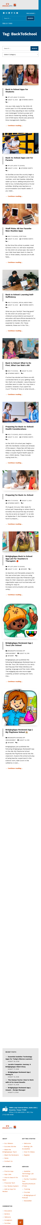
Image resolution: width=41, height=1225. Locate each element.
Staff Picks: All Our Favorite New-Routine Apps (18, 229)
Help (10, 23)
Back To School (19, 97)
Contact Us (8, 1161)
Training (27, 1189)
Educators (8, 1211)
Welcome (27, 1143)
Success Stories (10, 1146)
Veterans (7, 1217)
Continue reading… (15, 125)
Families (7, 1223)
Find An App (8, 1171)
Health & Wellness (25, 434)
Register (27, 1155)
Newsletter (28, 1201)
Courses (27, 1192)
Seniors (7, 1214)
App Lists (10, 97)
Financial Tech (9, 1183)
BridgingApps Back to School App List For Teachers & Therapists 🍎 (19, 558)
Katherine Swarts (27, 99)
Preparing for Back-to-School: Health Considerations (20, 428)
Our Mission (8, 1143)
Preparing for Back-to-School (19, 495)
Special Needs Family (25, 302)
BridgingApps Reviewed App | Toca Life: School (19, 644)
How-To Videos (29, 1152)
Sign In (5, 23)
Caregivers (8, 1220)
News (6, 1158)
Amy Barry (24, 569)
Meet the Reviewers (11, 1155)
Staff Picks (22, 236)
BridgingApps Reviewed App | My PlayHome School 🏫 (19, 731)
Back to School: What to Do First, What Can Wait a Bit (18, 364)
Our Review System (11, 1186)
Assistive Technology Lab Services (28, 1173)
